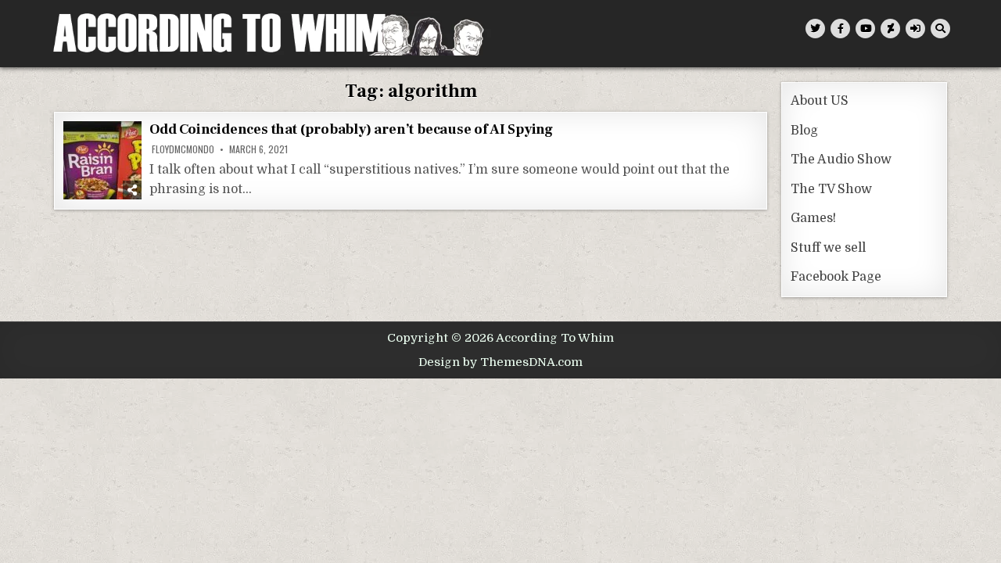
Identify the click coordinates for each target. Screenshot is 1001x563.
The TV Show (831, 189)
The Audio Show (841, 159)
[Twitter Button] (815, 28)
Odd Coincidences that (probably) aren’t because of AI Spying (351, 129)
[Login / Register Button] (915, 28)
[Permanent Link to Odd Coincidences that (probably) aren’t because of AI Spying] (102, 160)
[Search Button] (940, 28)
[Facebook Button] (840, 28)
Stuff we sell (828, 248)
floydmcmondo (183, 149)
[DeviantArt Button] (890, 28)
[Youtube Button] (865, 28)
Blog (804, 131)
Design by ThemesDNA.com (500, 362)
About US (820, 101)
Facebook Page (836, 277)
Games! (813, 218)
